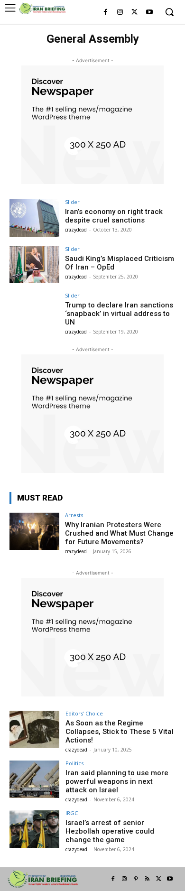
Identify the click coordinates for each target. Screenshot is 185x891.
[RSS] (147, 879)
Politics (74, 763)
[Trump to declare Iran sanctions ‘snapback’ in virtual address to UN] (34, 311)
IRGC (71, 813)
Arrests (74, 515)
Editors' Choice (84, 713)
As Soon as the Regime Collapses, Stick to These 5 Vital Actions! (119, 731)
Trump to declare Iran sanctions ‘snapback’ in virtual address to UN (119, 313)
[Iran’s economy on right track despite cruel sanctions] (34, 218)
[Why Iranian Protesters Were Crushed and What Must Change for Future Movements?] (34, 531)
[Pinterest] (135, 879)
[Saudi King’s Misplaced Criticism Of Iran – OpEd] (34, 265)
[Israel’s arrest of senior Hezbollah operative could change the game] (34, 829)
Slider (72, 201)
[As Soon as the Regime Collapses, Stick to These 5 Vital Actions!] (34, 729)
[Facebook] (105, 12)
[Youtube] (149, 12)
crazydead (76, 229)
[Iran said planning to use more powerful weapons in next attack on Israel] (34, 779)
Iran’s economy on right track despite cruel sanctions (114, 215)
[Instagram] (120, 12)
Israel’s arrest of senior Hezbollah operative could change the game (109, 831)
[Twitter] (134, 12)
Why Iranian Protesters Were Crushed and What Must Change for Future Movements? (119, 533)
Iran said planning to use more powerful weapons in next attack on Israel (116, 781)
